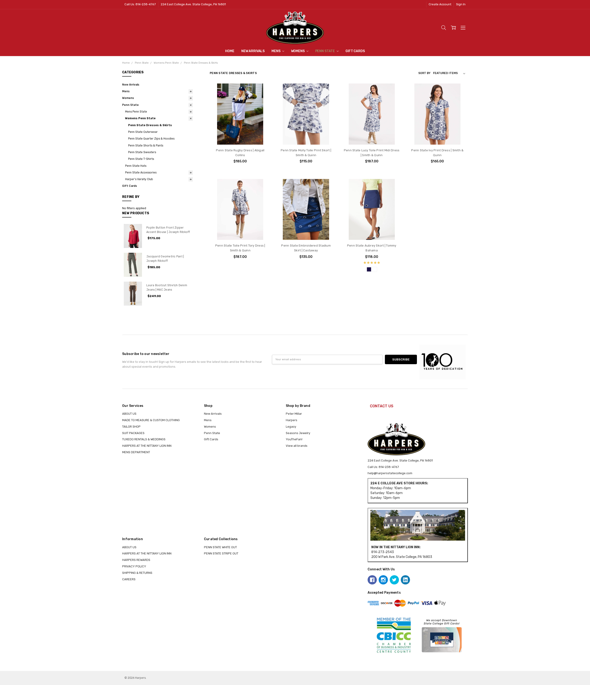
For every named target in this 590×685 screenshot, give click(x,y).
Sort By (424, 73)
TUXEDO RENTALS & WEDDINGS (143, 439)
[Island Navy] (369, 269)
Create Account (440, 4)
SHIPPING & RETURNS (137, 573)
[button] (417, 525)
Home (229, 51)
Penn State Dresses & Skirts (150, 125)
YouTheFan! (294, 439)
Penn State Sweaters (142, 152)
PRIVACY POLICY (134, 566)
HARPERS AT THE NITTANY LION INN (146, 445)
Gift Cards (355, 51)
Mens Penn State (136, 111)
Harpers (291, 420)
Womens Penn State (140, 118)
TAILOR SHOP (131, 426)
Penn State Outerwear (143, 132)
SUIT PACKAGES (133, 433)
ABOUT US (129, 413)
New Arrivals (253, 51)
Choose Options (240, 135)
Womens (298, 51)
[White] (374, 269)
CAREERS (129, 579)
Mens (276, 51)
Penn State (325, 51)
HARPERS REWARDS (136, 560)
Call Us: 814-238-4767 (140, 4)
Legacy (291, 426)
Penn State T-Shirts (141, 159)
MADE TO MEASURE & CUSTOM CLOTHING (151, 420)
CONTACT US (381, 406)
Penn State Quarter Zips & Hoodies (151, 138)
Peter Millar (294, 413)
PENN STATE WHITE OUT (220, 547)
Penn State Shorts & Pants (145, 145)
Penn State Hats (135, 165)
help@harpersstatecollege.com (390, 473)
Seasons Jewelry (298, 433)
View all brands (296, 445)
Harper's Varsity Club (139, 179)
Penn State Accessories (140, 172)
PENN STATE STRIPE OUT (221, 553)
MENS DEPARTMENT (136, 452)
